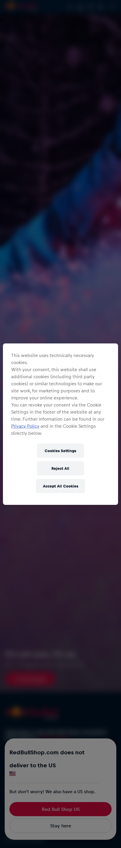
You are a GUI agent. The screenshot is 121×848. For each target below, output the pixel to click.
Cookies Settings (60, 450)
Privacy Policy (25, 426)
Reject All (60, 468)
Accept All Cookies (60, 485)
